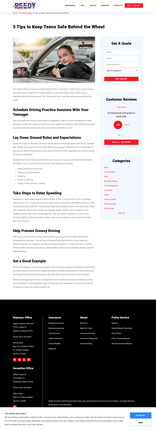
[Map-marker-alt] (15, 360)
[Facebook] (19, 360)
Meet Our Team (86, 328)
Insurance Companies (89, 338)
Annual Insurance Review (122, 343)
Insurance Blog (26, 13)
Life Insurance (54, 333)
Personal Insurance (56, 323)
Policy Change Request (121, 338)
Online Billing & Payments (122, 328)
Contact (118, 5)
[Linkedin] (29, 360)
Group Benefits (54, 343)
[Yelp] (24, 360)
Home (15, 13)
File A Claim (116, 333)
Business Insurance (56, 328)
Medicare (52, 349)
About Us (83, 323)
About (93, 5)
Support (105, 5)
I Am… (82, 5)
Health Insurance (55, 338)
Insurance (70, 5)
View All (121, 213)
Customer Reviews (87, 333)
